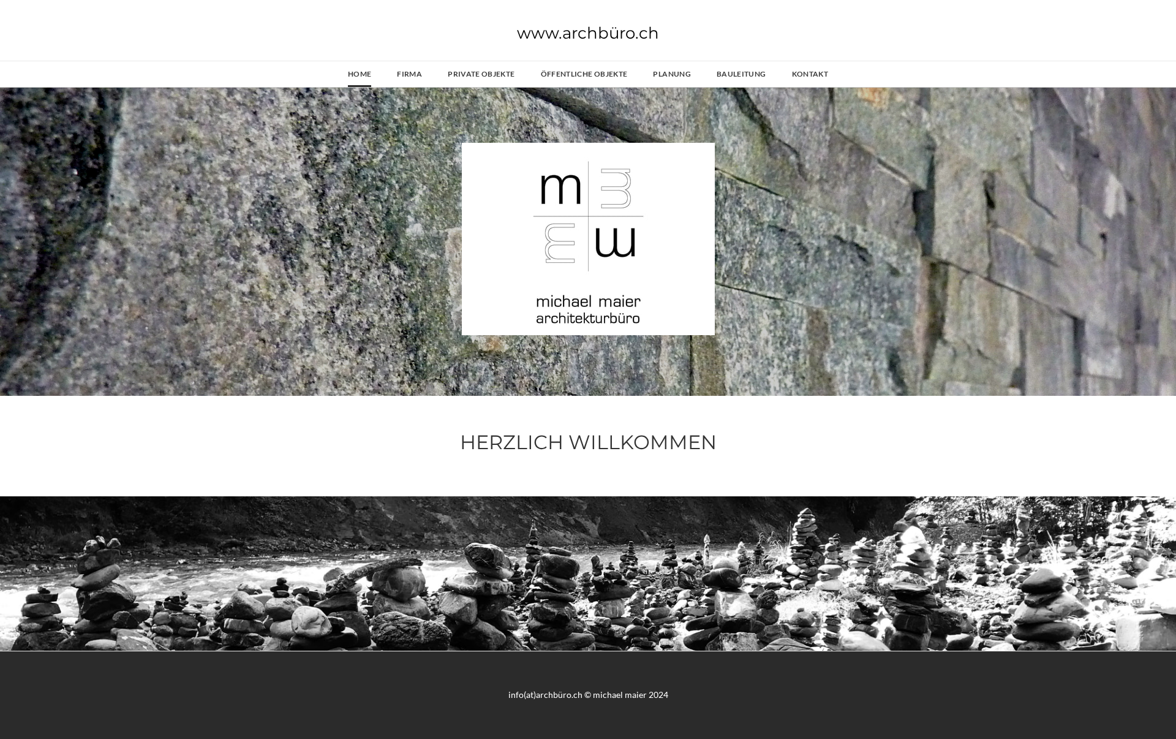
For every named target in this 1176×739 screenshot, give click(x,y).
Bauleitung (741, 73)
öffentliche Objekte (584, 73)
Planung (672, 73)
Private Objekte (481, 73)
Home (359, 73)
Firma (409, 73)
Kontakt (810, 73)
